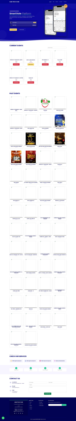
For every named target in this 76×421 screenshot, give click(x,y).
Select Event (31, 64)
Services (60, 1)
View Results (22, 29)
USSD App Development (16, 360)
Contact (65, 1)
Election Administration (60, 360)
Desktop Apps (41, 405)
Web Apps (40, 402)
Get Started (14, 29)
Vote (53, 1)
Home (50, 1)
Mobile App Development (46, 360)
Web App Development (31, 360)
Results (57, 1)
